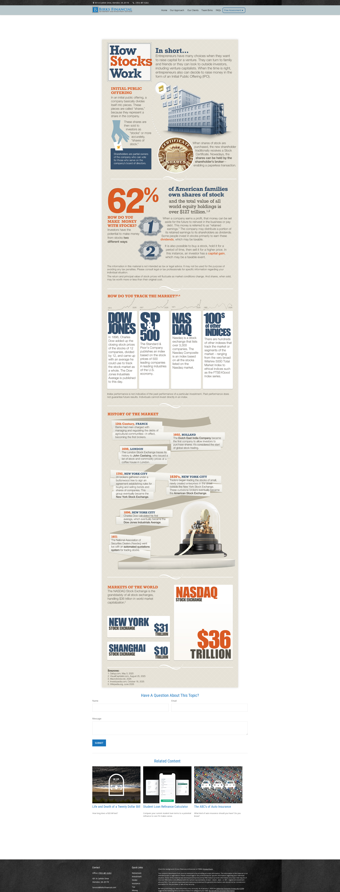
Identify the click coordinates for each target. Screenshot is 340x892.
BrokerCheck (208, 869)
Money (135, 890)
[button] (164, 10)
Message (96, 718)
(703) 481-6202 (142, 2)
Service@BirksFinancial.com (104, 887)
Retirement (136, 873)
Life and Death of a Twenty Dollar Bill (116, 806)
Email (174, 700)
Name (95, 700)
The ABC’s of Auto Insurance (212, 806)
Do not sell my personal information (222, 891)
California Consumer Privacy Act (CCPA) (230, 888)
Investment (137, 876)
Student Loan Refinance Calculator (165, 806)
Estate (134, 880)
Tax (133, 887)
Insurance (136, 883)
